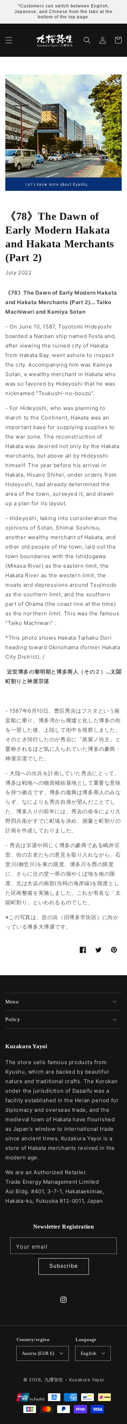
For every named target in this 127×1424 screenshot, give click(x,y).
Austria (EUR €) (38, 1353)
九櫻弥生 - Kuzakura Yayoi (74, 1379)
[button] (9, 40)
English (89, 1353)
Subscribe (63, 1265)
